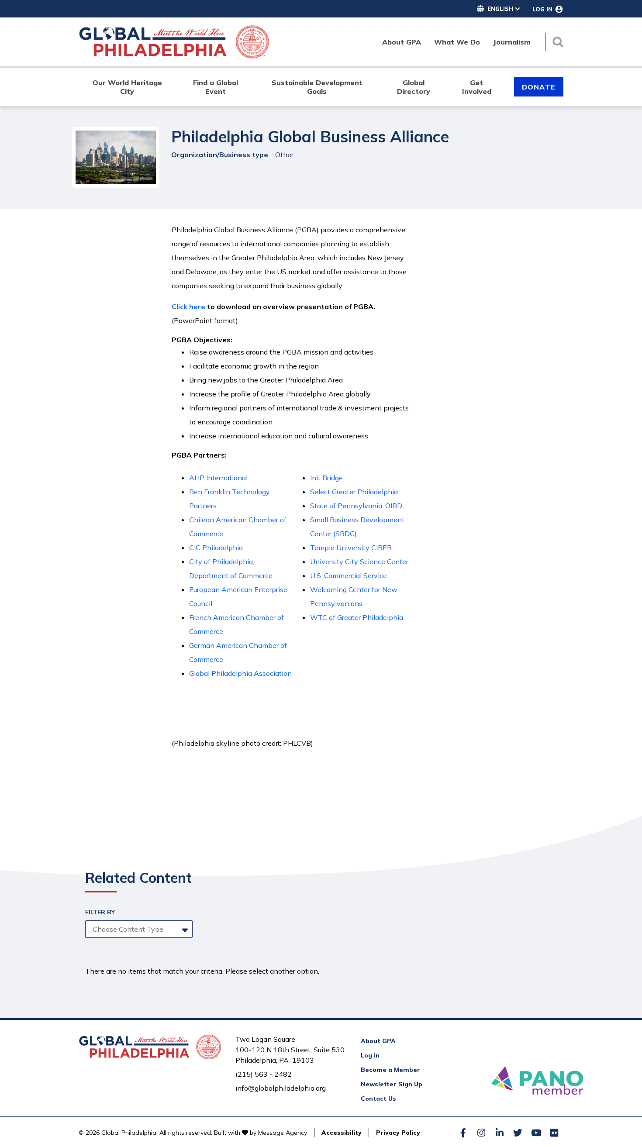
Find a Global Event (215, 87)
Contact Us (378, 1098)
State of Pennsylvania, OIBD (356, 505)
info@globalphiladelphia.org (280, 1088)
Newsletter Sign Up (391, 1084)
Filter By (100, 912)
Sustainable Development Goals (317, 87)
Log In (542, 9)
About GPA (378, 1041)
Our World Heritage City (127, 87)
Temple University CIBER (351, 547)
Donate (539, 87)
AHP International (218, 477)
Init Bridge (326, 477)
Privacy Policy (398, 1133)
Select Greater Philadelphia (354, 491)
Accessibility (341, 1133)
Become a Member (390, 1070)
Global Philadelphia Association (240, 673)
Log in (370, 1055)
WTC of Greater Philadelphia (356, 617)
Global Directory (413, 87)
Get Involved (476, 87)
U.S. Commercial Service (348, 575)
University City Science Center (359, 561)
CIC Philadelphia (216, 547)
